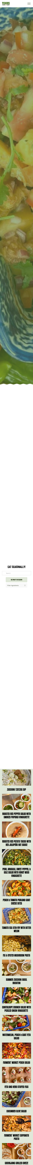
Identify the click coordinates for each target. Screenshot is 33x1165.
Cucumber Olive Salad (16, 1111)
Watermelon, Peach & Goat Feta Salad (16, 1036)
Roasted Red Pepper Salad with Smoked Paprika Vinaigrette (16, 815)
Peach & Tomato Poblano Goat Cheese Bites (16, 901)
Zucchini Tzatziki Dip (16, 789)
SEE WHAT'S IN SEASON (16, 580)
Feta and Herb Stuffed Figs (16, 1087)
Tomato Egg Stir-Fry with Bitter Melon (16, 929)
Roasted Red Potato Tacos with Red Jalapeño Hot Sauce (16, 843)
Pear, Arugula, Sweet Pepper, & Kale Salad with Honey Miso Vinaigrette (16, 872)
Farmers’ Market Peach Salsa (16, 1062)
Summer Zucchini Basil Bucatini (16, 981)
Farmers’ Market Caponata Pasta (16, 1137)
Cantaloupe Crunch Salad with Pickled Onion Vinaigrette (16, 1009)
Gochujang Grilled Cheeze (16, 1163)
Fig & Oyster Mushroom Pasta (16, 955)
